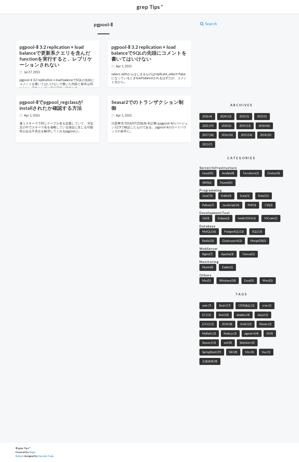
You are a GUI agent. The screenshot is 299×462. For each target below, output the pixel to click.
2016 (227, 135)
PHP (252, 205)
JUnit (246, 324)
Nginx (207, 254)
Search (210, 23)
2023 (244, 116)
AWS (206, 182)
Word (267, 280)
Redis (208, 240)
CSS (269, 205)
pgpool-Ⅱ (251, 333)
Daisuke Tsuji (45, 456)
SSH (233, 352)
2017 (208, 135)
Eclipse (223, 218)
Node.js (230, 333)
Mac (206, 280)
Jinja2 (262, 315)
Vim (249, 352)
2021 (208, 125)
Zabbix (227, 267)
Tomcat (248, 254)
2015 (246, 135)
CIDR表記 (246, 305)
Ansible (228, 173)
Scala (245, 195)
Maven (265, 324)
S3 (269, 333)
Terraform (251, 173)
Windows (227, 280)
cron (266, 305)
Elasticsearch (232, 240)
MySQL (209, 231)
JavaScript (230, 205)
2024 (225, 116)
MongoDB (258, 240)
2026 (207, 116)
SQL (257, 231)
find (224, 315)
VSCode (270, 218)
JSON (227, 324)
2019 (245, 125)
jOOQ (208, 324)
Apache (227, 254)
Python (208, 205)
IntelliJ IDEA (247, 218)
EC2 (206, 315)
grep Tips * (149, 6)
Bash (224, 305)
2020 (226, 125)
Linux (207, 173)
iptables (243, 315)
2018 (264, 125)
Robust (20, 456)
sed (228, 342)
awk (206, 305)
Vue (266, 352)
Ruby (263, 195)
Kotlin (226, 195)
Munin (207, 267)
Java (207, 195)
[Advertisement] (236, 64)
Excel (249, 280)
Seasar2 (209, 342)
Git (205, 218)
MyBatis (209, 333)
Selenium (247, 342)
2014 (265, 135)
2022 (262, 116)
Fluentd (226, 182)
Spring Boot (211, 352)
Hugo (32, 452)
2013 (207, 144)
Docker (273, 173)
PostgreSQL (234, 231)
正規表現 (209, 361)
